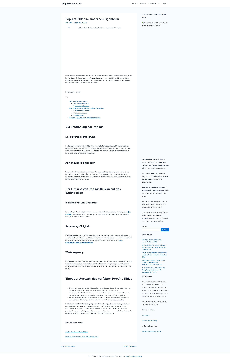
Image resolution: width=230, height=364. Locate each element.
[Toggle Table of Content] (66, 97)
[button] (137, 3)
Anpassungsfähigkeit (81, 113)
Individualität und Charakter (82, 110)
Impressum (145, 315)
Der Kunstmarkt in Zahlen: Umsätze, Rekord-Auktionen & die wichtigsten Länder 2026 (154, 247)
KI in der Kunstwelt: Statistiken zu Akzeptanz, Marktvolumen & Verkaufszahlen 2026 (153, 270)
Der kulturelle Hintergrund (81, 103)
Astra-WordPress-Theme (134, 356)
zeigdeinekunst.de (71, 3)
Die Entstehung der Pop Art (78, 101)
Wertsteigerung (79, 115)
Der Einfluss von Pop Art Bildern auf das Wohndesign (87, 108)
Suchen (144, 226)
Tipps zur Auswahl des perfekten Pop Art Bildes (85, 117)
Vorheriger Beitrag (68, 346)
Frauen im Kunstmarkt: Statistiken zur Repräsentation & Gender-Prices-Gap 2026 (154, 255)
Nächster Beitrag (129, 346)
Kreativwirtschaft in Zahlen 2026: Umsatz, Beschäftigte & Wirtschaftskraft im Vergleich (153, 262)
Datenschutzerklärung (149, 320)
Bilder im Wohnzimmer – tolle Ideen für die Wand (81, 336)
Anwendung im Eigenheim (82, 106)
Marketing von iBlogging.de (151, 331)
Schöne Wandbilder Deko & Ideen (76, 332)
